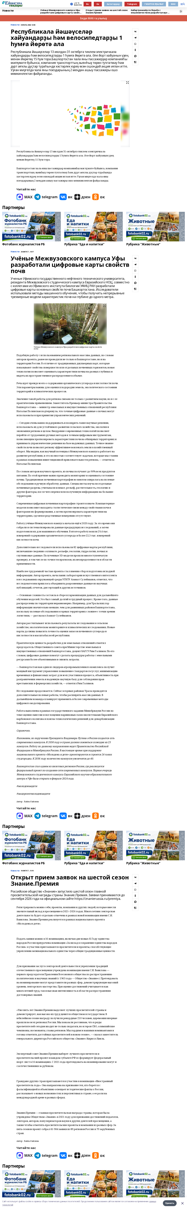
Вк (87, 4)
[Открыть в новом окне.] (25, 197)
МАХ (173, 4)
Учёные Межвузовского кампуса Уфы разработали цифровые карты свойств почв (61, 11)
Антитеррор (113, 4)
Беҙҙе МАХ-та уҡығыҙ (93, 18)
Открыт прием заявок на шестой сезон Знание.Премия (106, 11)
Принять (169, 1203)
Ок (97, 4)
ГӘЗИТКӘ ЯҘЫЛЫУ (153, 4)
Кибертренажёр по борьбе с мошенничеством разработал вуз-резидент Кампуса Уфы (149, 11)
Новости (8, 10)
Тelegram (132, 4)
